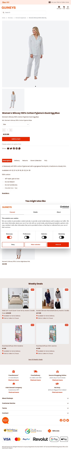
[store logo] (9, 7)
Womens (10, 18)
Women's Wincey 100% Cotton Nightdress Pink (16, 261)
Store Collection (35, 161)
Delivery (17, 161)
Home (3, 18)
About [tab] (59, 212)
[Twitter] (67, 420)
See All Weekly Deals (35, 360)
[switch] (26, 237)
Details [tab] (35, 212)
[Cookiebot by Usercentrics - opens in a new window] (61, 207)
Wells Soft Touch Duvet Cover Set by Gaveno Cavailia (18, 310)
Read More (5, 193)
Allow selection (35, 244)
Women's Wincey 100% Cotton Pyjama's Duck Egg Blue (38, 18)
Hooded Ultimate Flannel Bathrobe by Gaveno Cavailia (52, 310)
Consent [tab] (12, 212)
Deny (13, 244)
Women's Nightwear (20, 18)
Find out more (13, 380)
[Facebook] (61, 420)
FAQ (45, 161)
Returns (25, 161)
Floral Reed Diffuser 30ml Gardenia (12, 346)
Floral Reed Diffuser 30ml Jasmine (46, 346)
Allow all (58, 244)
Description (7, 161)
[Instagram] (64, 420)
